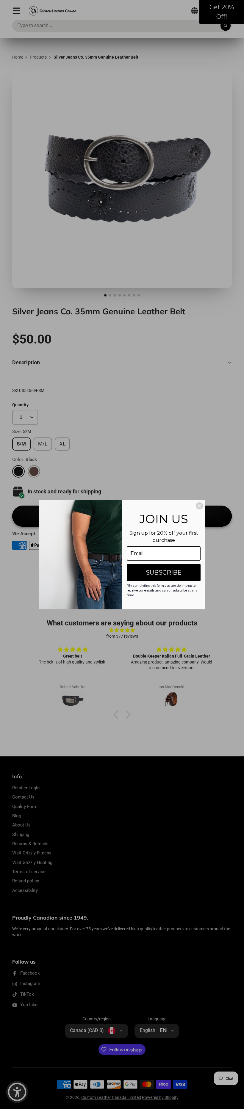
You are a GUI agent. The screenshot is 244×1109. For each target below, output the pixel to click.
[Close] (199, 505)
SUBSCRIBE (164, 572)
